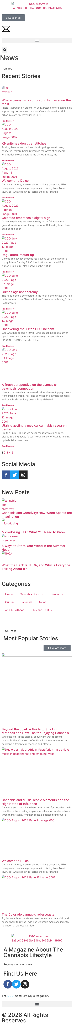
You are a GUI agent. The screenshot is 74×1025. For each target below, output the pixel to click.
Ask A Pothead (14, 610)
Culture (10, 602)
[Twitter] (16, 984)
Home (9, 594)
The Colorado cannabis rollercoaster (29, 914)
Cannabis (57, 594)
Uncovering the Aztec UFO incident (28, 329)
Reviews (27, 602)
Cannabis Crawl (30, 594)
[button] (37, 40)
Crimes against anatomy (20, 292)
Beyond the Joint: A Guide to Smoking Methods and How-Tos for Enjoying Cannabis (35, 731)
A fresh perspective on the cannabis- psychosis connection (29, 386)
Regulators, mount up (18, 255)
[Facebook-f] (7, 984)
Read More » (8, 120)
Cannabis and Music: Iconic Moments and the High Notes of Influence (35, 802)
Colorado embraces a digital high (26, 218)
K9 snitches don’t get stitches (24, 143)
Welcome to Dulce (15, 180)
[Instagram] (25, 984)
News (42, 602)
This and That (40, 610)
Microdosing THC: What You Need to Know (33, 532)
